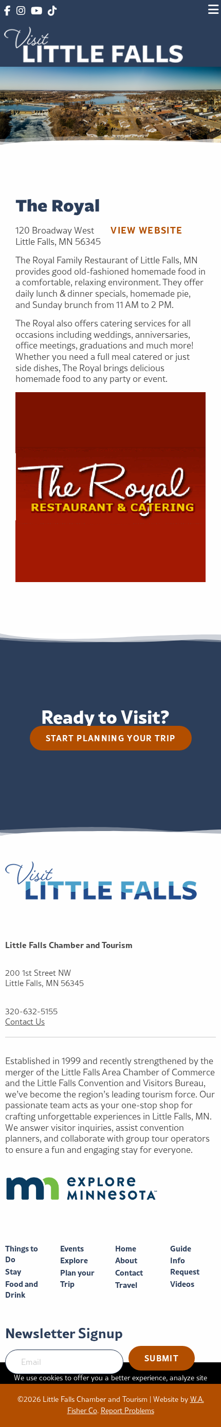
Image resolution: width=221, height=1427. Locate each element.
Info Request (184, 1266)
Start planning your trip (111, 738)
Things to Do (21, 1254)
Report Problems (127, 1410)
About (126, 1260)
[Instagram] (20, 11)
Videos (182, 1284)
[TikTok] (52, 11)
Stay (13, 1271)
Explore (74, 1260)
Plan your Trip (77, 1278)
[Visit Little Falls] (93, 43)
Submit (161, 1358)
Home (125, 1248)
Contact (129, 1272)
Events (72, 1248)
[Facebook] (7, 11)
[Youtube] (36, 11)
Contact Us (25, 1022)
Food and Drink (21, 1290)
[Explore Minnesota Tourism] (110, 1188)
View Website (146, 230)
